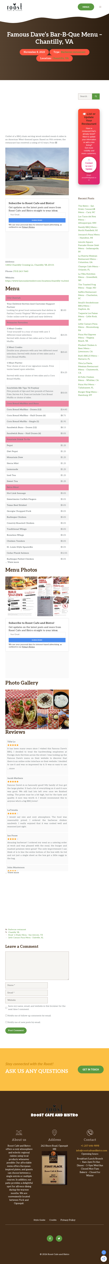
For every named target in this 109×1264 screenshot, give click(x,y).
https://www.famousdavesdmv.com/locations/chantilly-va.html (37, 281)
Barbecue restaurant (73, 52)
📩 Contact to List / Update (89, 164)
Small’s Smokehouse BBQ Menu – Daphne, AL (88, 305)
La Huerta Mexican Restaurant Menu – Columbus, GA (87, 259)
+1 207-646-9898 (90, 1146)
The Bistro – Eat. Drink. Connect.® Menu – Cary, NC (86, 209)
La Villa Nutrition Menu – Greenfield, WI (87, 277)
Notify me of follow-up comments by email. (29, 1015)
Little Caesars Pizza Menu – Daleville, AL (25, 938)
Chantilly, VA (61, 58)
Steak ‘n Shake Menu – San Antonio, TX (25, 935)
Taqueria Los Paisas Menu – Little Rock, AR (88, 316)
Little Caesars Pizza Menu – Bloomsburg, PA (88, 327)
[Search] (96, 96)
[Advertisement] (37, 115)
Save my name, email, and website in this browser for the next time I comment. (37, 1008)
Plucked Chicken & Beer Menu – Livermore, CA (87, 348)
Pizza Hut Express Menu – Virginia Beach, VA (87, 337)
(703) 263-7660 (20, 271)
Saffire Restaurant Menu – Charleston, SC (88, 295)
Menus (86, 7)
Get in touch (91, 1069)
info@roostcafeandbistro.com (91, 1150)
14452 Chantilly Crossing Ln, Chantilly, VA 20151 (29, 265)
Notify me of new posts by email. (24, 1022)
